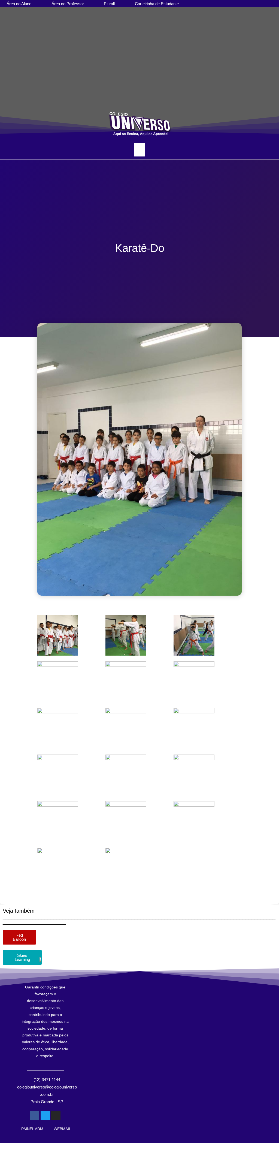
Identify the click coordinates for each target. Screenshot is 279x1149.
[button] (5, 77)
